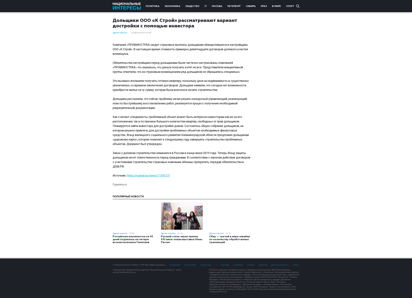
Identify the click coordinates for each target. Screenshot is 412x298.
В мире (276, 6)
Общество (192, 6)
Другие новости (120, 33)
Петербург (234, 6)
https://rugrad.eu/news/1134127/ (148, 175)
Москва (217, 6)
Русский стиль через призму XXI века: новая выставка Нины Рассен (181, 239)
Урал (264, 6)
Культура (262, 265)
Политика (152, 6)
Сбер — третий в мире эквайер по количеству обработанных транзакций (229, 239)
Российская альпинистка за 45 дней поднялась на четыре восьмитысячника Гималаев (133, 239)
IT (206, 6)
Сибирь (251, 6)
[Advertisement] (278, 69)
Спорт (290, 6)
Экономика (172, 6)
